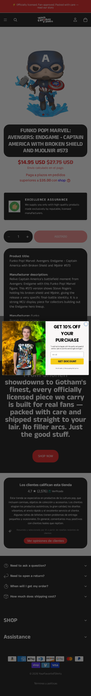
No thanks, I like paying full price (67, 368)
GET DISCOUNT (67, 361)
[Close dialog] (86, 324)
